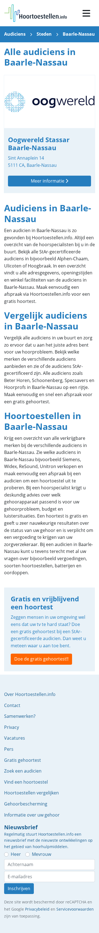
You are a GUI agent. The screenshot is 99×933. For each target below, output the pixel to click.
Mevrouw (41, 854)
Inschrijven (19, 888)
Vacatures (14, 738)
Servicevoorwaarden (75, 909)
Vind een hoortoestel (26, 782)
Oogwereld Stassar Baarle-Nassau (49, 134)
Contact (12, 705)
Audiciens (15, 34)
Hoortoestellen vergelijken (31, 793)
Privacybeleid (37, 909)
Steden (44, 34)
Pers (8, 749)
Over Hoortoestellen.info (30, 694)
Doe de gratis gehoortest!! (41, 659)
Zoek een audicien (23, 771)
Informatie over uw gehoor (32, 815)
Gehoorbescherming (25, 804)
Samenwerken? (19, 716)
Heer (16, 854)
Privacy (11, 727)
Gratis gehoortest (22, 760)
